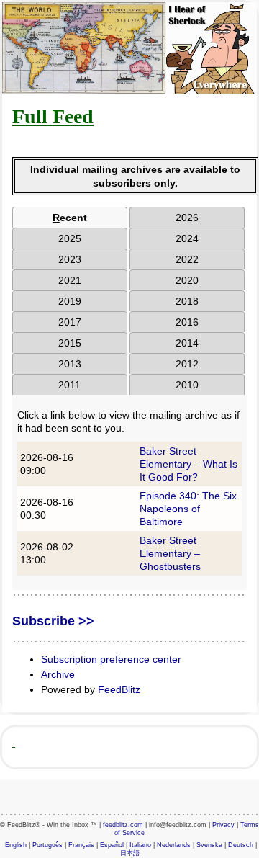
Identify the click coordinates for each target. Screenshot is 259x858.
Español (112, 845)
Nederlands (174, 845)
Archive (58, 674)
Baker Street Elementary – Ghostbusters (170, 553)
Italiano (140, 845)
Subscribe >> (53, 621)
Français (81, 845)
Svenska (209, 845)
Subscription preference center (111, 659)
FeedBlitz (119, 689)
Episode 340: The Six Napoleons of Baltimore (188, 508)
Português (47, 845)
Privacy (223, 824)
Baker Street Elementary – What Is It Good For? (188, 464)
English (16, 845)
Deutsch (240, 845)
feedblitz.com (123, 824)
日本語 (130, 853)
